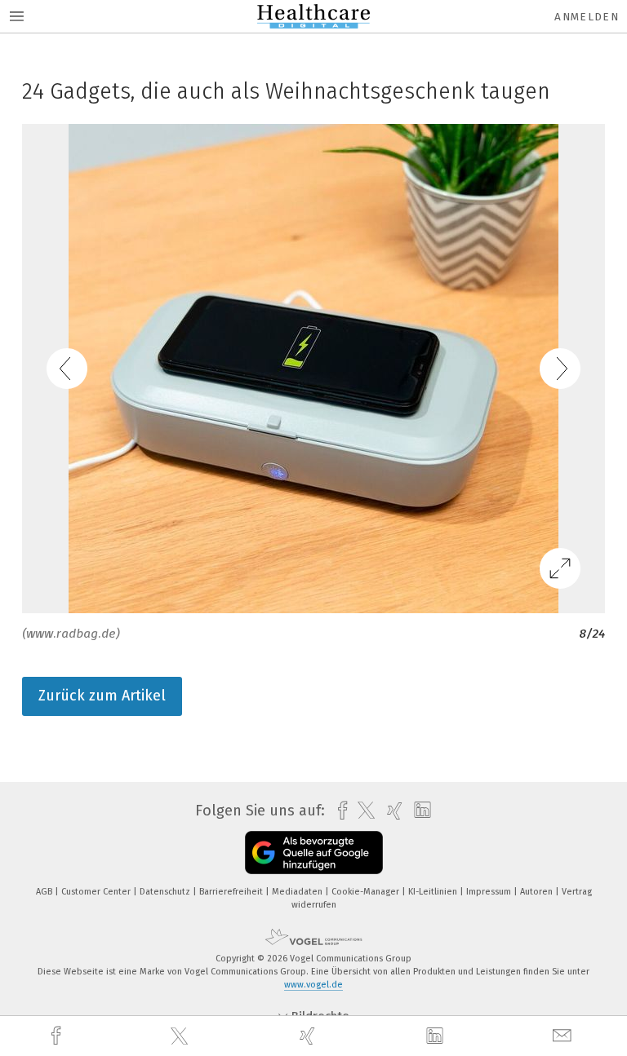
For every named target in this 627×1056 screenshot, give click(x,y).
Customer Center (97, 891)
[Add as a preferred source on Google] (314, 852)
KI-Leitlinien (434, 891)
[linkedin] (437, 1036)
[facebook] (57, 1036)
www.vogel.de (313, 984)
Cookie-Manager (366, 891)
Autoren (537, 891)
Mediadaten (298, 891)
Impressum (490, 891)
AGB (45, 891)
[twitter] (181, 1036)
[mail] (564, 1036)
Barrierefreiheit (232, 891)
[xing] (309, 1036)
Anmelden (586, 17)
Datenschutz (166, 891)
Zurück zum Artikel (102, 696)
